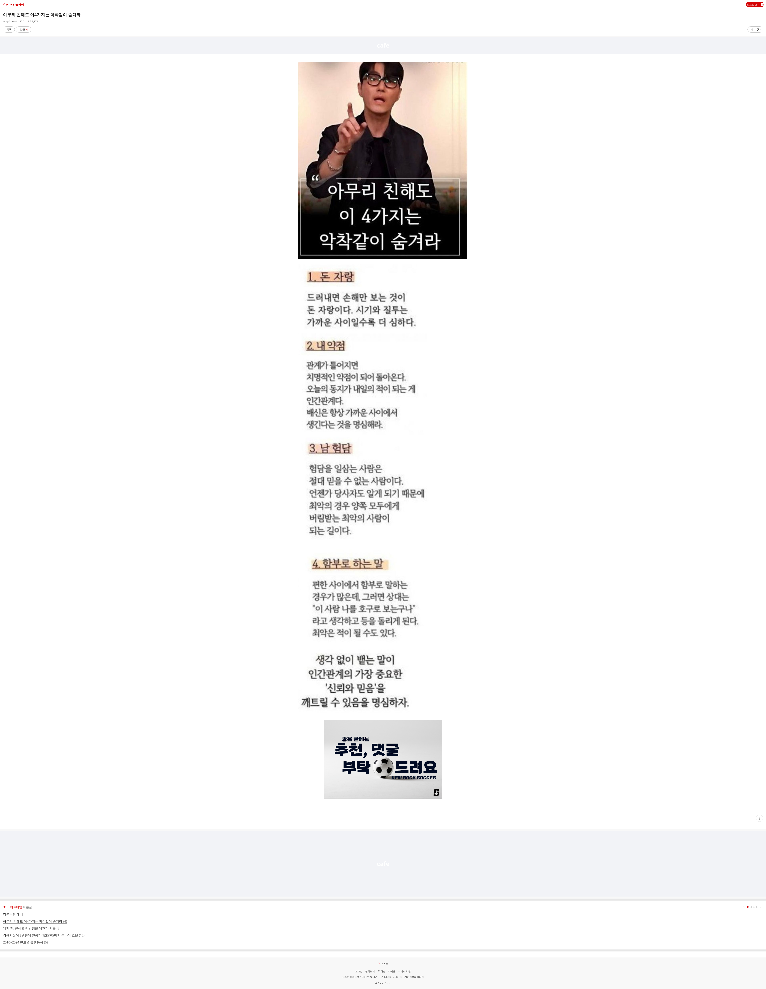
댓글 (24, 29)
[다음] (761, 907)
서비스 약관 (404, 971)
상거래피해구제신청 (391, 976)
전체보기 (370, 971)
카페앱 (391, 971)
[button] (20, 4)
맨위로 (384, 963)
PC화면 (381, 971)
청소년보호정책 (350, 976)
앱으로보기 (753, 4)
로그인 (358, 971)
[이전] (744, 907)
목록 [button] (9, 29)
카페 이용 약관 (369, 976)
